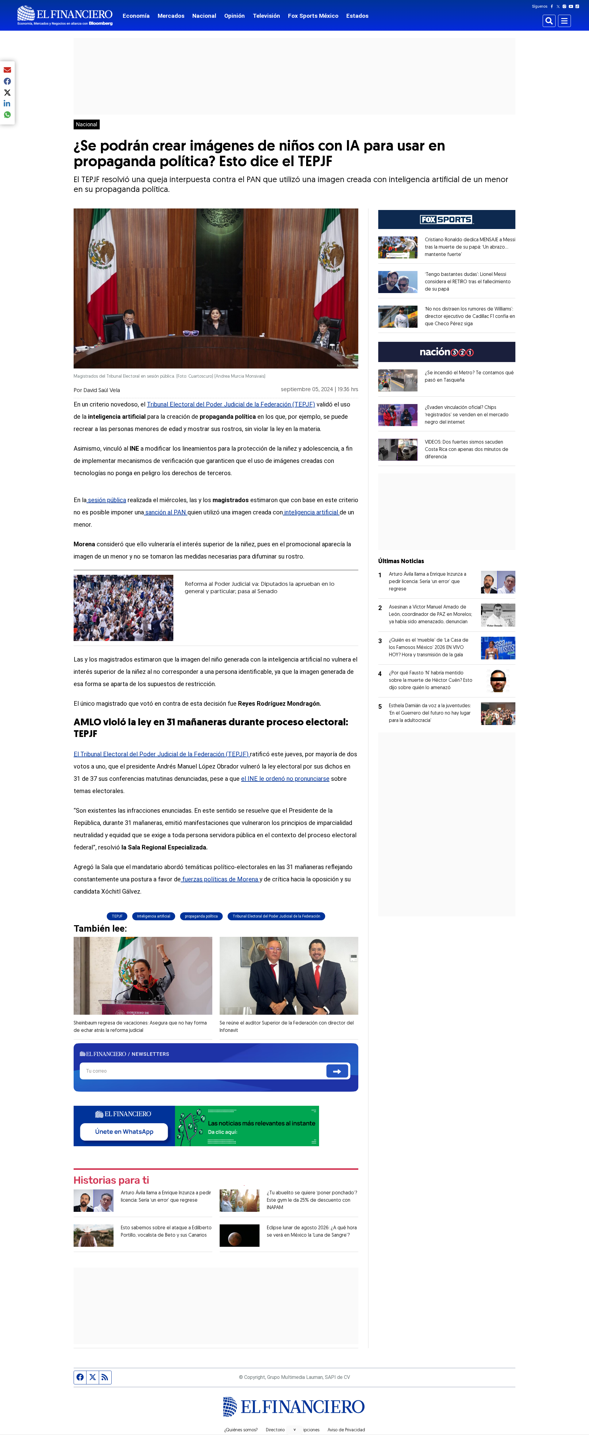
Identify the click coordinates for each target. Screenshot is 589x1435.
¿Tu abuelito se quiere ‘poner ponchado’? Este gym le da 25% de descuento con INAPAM (312, 1200)
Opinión (234, 15)
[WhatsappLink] (196, 1125)
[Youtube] (572, 6)
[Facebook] (553, 6)
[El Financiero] (65, 15)
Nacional (204, 15)
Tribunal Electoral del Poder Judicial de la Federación (276, 916)
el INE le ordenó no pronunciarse (285, 778)
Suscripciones (306, 1430)
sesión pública (106, 500)
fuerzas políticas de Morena (220, 879)
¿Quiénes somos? (241, 1430)
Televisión (266, 15)
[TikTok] (579, 6)
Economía (136, 15)
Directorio (275, 1430)
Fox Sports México (313, 15)
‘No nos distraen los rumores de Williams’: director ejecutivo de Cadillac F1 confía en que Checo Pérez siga (470, 316)
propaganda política (201, 916)
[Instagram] (566, 6)
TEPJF (117, 916)
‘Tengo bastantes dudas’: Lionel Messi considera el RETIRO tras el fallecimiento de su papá (468, 282)
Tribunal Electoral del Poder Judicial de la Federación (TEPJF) (231, 404)
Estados (357, 15)
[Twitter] (559, 6)
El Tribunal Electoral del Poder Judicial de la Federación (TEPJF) (162, 754)
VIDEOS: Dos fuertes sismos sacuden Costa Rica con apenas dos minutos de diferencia (466, 450)
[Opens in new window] (398, 247)
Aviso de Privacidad (346, 1430)
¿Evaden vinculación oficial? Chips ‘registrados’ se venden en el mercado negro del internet (467, 415)
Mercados (171, 15)
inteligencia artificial (311, 512)
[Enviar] (337, 1071)
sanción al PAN (165, 512)
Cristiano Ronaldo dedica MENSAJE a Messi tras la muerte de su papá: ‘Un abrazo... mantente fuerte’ (470, 247)
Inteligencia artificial (153, 916)
